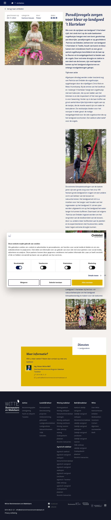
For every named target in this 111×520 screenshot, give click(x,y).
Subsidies (42, 436)
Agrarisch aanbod (63, 452)
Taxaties (25, 417)
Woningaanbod (62, 407)
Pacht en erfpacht (28, 414)
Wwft (93, 432)
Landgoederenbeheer (47, 423)
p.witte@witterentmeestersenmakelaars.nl (51, 378)
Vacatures (95, 420)
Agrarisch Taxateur (63, 480)
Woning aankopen (63, 420)
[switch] (43, 267)
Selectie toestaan (55, 282)
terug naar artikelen (15, 9)
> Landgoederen (84, 348)
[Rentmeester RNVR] (73, 503)
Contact (94, 423)
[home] (12, 3)
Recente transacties (64, 442)
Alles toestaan (87, 282)
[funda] (84, 503)
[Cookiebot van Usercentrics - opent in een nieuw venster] (93, 235)
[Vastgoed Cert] (95, 505)
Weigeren (23, 282)
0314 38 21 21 (41, 375)
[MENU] (5, 3)
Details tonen (93, 275)
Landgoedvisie (44, 426)
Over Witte (95, 407)
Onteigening (26, 411)
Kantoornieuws (96, 411)
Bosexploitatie (44, 407)
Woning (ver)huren (63, 423)
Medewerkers (96, 417)
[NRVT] (104, 505)
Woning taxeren (62, 426)
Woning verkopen (63, 411)
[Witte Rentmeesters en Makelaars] (12, 407)
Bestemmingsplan (28, 407)
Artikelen (94, 414)
